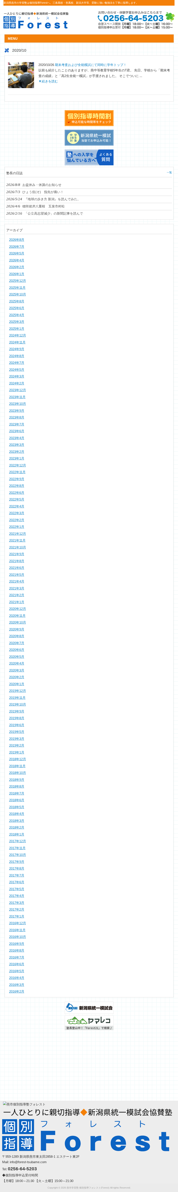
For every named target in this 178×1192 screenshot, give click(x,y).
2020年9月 (16, 629)
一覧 (169, 172)
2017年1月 (16, 916)
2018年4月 (16, 814)
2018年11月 (17, 766)
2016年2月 (16, 991)
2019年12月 (17, 691)
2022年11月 (17, 472)
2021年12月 (17, 533)
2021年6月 (16, 568)
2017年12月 (17, 841)
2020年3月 (16, 670)
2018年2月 (16, 827)
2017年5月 (16, 889)
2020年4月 (16, 663)
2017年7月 (16, 875)
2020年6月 (16, 650)
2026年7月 (16, 246)
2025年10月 (17, 294)
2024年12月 (17, 335)
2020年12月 (17, 609)
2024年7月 (16, 362)
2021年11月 (17, 540)
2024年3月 (16, 376)
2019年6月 (16, 725)
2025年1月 (16, 328)
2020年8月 (16, 636)
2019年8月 (16, 718)
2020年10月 (17, 622)
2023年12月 (17, 390)
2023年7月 (16, 424)
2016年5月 (16, 971)
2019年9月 (16, 711)
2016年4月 (16, 978)
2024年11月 (17, 342)
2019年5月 (16, 732)
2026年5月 (16, 253)
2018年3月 (16, 821)
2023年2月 (16, 451)
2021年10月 (17, 547)
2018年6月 (16, 800)
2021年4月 (16, 581)
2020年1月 (16, 684)
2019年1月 (16, 752)
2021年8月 (16, 561)
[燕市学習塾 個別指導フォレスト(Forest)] (36, 27)
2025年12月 (17, 280)
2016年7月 (16, 957)
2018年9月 (16, 780)
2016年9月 (16, 944)
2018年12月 (17, 759)
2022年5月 (16, 499)
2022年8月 (16, 486)
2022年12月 (17, 465)
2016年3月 (16, 985)
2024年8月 (16, 356)
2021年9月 (16, 554)
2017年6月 (16, 882)
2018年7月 (16, 793)
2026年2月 (16, 267)
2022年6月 (16, 492)
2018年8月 (16, 786)
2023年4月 (16, 438)
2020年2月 (16, 677)
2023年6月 (16, 431)
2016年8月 (16, 950)
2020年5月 (16, 656)
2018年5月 (16, 807)
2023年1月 (16, 458)
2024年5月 (16, 369)
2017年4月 (16, 896)
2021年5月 (16, 574)
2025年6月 (16, 308)
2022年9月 (16, 479)
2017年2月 (16, 909)
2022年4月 (16, 506)
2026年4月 (16, 260)
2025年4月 (16, 315)
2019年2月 (16, 745)
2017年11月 (17, 848)
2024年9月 (16, 349)
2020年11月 (17, 615)
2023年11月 (17, 397)
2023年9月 (16, 410)
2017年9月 (16, 862)
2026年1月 (16, 274)
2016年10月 (17, 937)
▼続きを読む (48, 81)
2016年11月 (17, 930)
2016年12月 (17, 923)
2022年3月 (16, 513)
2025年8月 (16, 301)
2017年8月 (16, 868)
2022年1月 (16, 527)
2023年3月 (16, 445)
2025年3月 (16, 321)
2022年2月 (16, 520)
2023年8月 (16, 417)
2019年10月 (17, 704)
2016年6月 (16, 964)
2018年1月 (16, 834)
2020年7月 (16, 643)
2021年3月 (16, 588)
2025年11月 (17, 287)
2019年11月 (17, 697)
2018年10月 (17, 773)
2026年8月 (16, 239)
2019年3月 (16, 738)
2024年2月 (16, 383)
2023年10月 (17, 404)
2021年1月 (16, 602)
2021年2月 (16, 595)
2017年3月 (16, 903)
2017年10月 (17, 855)
